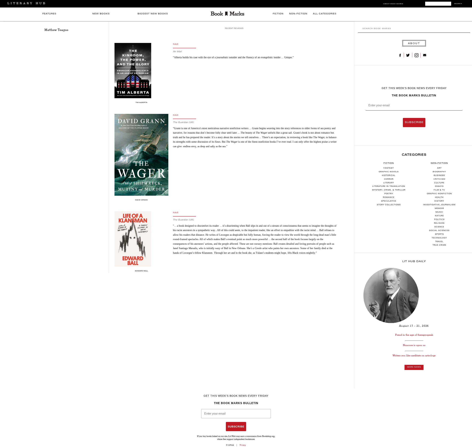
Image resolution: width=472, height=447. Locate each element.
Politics (439, 219)
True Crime (439, 245)
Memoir (439, 208)
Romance (388, 197)
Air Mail (177, 52)
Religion (439, 223)
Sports (439, 234)
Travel (439, 241)
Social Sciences (439, 230)
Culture (439, 183)
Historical (388, 175)
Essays (439, 186)
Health (439, 197)
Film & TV (439, 190)
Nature (439, 216)
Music (439, 212)
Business (439, 175)
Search (458, 3)
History (439, 201)
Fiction (278, 14)
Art (439, 168)
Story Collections (389, 205)
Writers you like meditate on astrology (414, 355)
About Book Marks (393, 4)
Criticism (439, 179)
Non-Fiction (298, 14)
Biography (439, 172)
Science (439, 227)
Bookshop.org (268, 436)
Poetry (388, 194)
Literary (388, 183)
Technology (439, 238)
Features (49, 14)
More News (414, 367)
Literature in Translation (388, 186)
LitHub (231, 444)
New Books (101, 14)
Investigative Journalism (439, 205)
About (414, 43)
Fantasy (389, 168)
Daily (414, 261)
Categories (414, 154)
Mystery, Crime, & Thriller (388, 190)
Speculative (388, 201)
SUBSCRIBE (414, 122)
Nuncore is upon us (414, 345)
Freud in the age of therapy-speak (414, 334)
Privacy (243, 444)
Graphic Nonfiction (439, 194)
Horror (388, 179)
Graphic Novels (389, 172)
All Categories (324, 14)
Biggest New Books (153, 14)
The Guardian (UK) (183, 122)
